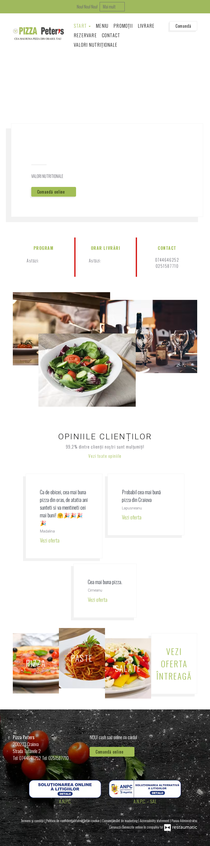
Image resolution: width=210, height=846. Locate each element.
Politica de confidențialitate (64, 820)
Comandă (183, 26)
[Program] (56, 260)
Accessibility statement (155, 820)
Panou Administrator (184, 820)
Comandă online (51, 192)
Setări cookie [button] (91, 820)
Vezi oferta (50, 540)
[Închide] (203, 6)
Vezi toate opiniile (105, 456)
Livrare (146, 25)
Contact (111, 35)
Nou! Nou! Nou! (87, 6)
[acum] (48, 261)
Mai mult (109, 7)
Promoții (123, 25)
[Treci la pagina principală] (38, 33)
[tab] (9, 76)
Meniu (102, 25)
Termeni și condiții (33, 820)
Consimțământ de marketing (120, 820)
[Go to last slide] (193, 75)
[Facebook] (190, 744)
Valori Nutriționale (95, 44)
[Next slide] (199, 75)
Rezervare (85, 35)
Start (81, 25)
